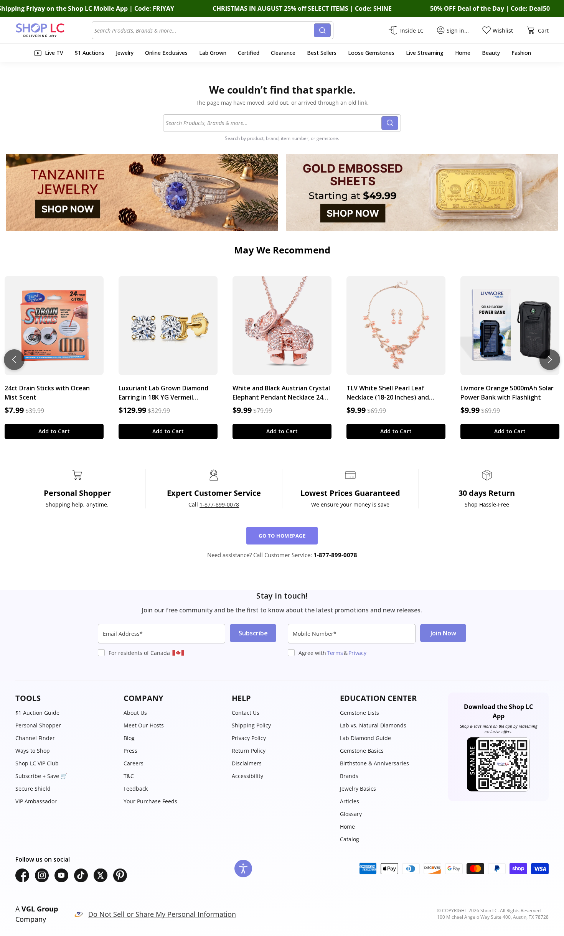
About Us (135, 712)
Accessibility (247, 776)
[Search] (322, 30)
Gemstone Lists (359, 712)
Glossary (351, 814)
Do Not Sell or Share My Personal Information (162, 914)
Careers (133, 763)
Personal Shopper (38, 725)
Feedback (136, 788)
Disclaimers (247, 763)
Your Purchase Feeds (150, 801)
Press (130, 750)
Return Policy (249, 750)
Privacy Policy (249, 738)
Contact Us (245, 712)
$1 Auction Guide (37, 712)
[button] (65, 698)
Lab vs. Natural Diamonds (373, 725)
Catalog (349, 839)
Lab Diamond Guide (365, 738)
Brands (349, 776)
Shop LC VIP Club (37, 763)
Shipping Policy (251, 725)
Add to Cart (54, 431)
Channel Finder (35, 738)
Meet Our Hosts (144, 725)
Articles (349, 801)
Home (347, 826)
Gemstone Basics (362, 750)
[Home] (53, 30)
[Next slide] (549, 359)
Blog (129, 738)
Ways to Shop (32, 750)
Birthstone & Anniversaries (374, 763)
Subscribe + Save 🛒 (41, 776)
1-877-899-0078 (219, 504)
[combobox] (204, 30)
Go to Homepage (282, 535)
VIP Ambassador (36, 801)
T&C (129, 776)
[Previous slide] (14, 359)
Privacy (357, 652)
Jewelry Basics (358, 788)
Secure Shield (33, 788)
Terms (335, 652)
